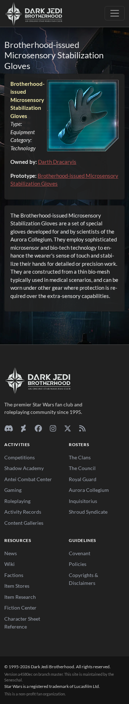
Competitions (19, 457)
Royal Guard (82, 479)
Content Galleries (23, 523)
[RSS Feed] (82, 428)
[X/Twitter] (67, 428)
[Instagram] (52, 428)
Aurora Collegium (89, 490)
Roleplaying (17, 501)
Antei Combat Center (28, 479)
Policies (77, 564)
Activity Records (22, 512)
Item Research (20, 597)
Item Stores (16, 586)
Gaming (13, 490)
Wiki (9, 564)
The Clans (80, 457)
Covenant (79, 553)
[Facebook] (38, 428)
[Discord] (8, 428)
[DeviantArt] (23, 428)
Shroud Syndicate (88, 512)
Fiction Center (20, 608)
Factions (13, 575)
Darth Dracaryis (57, 161)
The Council (82, 468)
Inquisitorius (83, 501)
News (10, 553)
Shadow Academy (24, 468)
